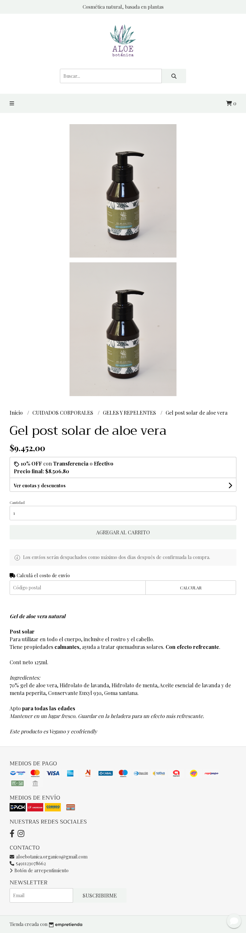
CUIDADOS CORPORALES (63, 412)
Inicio (17, 412)
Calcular (190, 587)
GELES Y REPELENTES (130, 412)
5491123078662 (30, 863)
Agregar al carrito (123, 532)
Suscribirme (100, 895)
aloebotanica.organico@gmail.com (51, 856)
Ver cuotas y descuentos (40, 485)
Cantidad (17, 502)
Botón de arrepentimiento (41, 870)
